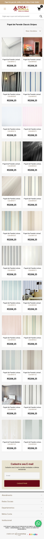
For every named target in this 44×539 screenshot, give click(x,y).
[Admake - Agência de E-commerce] (33, 534)
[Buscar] (41, 16)
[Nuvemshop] (16, 535)
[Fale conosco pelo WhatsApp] (38, 523)
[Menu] (5, 9)
